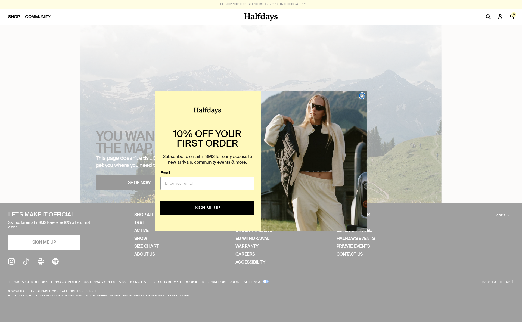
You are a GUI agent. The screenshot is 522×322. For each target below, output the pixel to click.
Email (165, 173)
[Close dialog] (362, 95)
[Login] (500, 17)
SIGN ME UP (207, 207)
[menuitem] (16, 17)
